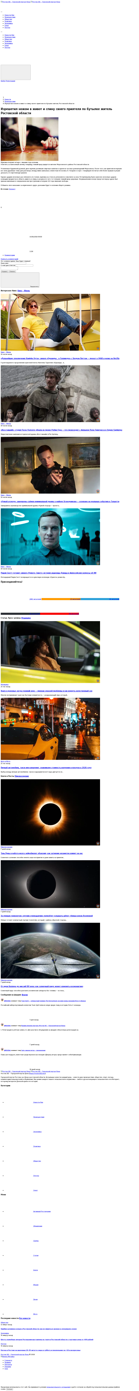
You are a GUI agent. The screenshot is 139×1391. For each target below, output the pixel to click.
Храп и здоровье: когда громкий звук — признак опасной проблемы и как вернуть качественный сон (46, 691)
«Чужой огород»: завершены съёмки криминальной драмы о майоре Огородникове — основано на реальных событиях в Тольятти (60, 501)
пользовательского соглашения (58, 1387)
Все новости (24, 1318)
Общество (4, 1322)
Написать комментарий (9, 259)
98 (73, 614)
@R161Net (7, 1001)
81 (114, 599)
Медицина (26, 618)
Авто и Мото (5, 761)
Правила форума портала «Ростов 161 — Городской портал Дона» (43, 1026)
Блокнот (12, 189)
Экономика (5, 1333)
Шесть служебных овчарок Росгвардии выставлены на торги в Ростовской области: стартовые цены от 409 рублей (47, 1339)
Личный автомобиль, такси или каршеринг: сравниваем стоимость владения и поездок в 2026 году (46, 767)
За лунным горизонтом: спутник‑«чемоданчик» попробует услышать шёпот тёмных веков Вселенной (47, 916)
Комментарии (10, 255)
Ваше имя (5, 263)
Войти (3, 81)
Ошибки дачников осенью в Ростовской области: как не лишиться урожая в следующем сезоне (39, 1329)
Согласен (9, 1389)
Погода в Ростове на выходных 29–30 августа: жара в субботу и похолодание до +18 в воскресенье (40, 1350)
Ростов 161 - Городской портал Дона (15, 1354)
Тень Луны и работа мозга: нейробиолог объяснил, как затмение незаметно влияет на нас (42, 853)
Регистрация (10, 81)
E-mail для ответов (8, 265)
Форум (25, 995)
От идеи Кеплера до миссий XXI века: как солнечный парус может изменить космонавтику (42, 986)
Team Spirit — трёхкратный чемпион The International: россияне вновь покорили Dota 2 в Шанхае (53, 1001)
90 (34, 614)
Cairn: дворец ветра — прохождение (33, 1050)
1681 (35, 599)
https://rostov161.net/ (37, 1073)
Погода (3, 1344)
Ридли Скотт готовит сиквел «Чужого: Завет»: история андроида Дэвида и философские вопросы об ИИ (48, 573)
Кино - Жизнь (23, 290)
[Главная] (19, 97)
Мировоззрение (22, 776)
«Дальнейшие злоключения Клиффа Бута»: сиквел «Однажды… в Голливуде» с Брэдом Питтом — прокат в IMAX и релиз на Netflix (60, 358)
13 (75, 599)
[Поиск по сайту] (15, 64)
